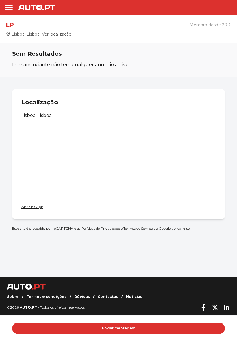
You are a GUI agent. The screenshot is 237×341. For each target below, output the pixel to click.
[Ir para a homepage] (36, 7)
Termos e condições (46, 296)
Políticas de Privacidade (100, 228)
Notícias (134, 296)
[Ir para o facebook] (203, 307)
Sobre (13, 296)
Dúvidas (82, 296)
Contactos (108, 296)
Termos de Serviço (138, 228)
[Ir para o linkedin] (226, 307)
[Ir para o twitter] (215, 307)
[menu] (9, 7)
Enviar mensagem (118, 328)
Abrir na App (32, 207)
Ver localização (56, 34)
